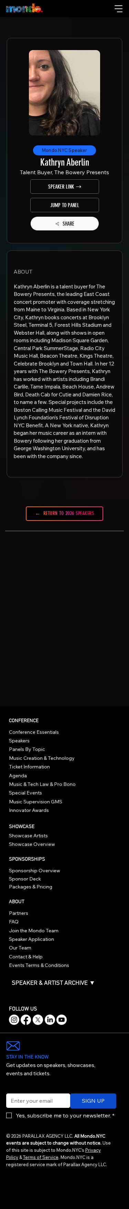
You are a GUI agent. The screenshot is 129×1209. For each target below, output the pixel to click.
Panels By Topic (27, 749)
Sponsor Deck (25, 879)
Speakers (19, 741)
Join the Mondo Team (33, 930)
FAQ (14, 922)
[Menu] (119, 8)
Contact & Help (26, 957)
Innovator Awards (29, 810)
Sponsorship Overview (34, 870)
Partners (18, 913)
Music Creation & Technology (42, 758)
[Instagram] (14, 1020)
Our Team (20, 948)
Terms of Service (40, 1157)
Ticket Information (29, 767)
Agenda (18, 776)
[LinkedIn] (50, 1020)
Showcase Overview (32, 844)
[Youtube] (61, 1020)
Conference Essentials (34, 732)
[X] (38, 1020)
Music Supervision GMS (35, 802)
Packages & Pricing (30, 887)
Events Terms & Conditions (39, 965)
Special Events (25, 793)
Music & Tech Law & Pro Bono (42, 784)
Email (11, 1089)
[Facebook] (26, 1020)
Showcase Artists (28, 836)
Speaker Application (31, 939)
